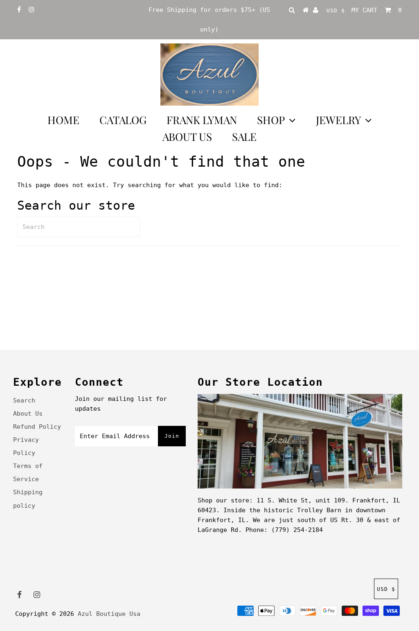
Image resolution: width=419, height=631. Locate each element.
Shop (271, 120)
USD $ (336, 10)
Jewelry (338, 120)
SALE (244, 136)
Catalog (122, 120)
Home (63, 120)
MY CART (376, 10)
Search (24, 400)
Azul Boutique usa (109, 613)
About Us (187, 136)
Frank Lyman (202, 120)
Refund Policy (37, 426)
